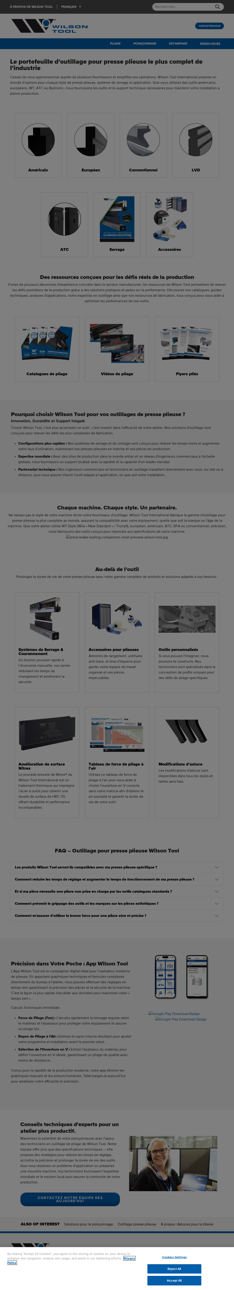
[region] (117, 1268)
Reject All (174, 1269)
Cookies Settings (174, 1257)
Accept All (174, 1280)
